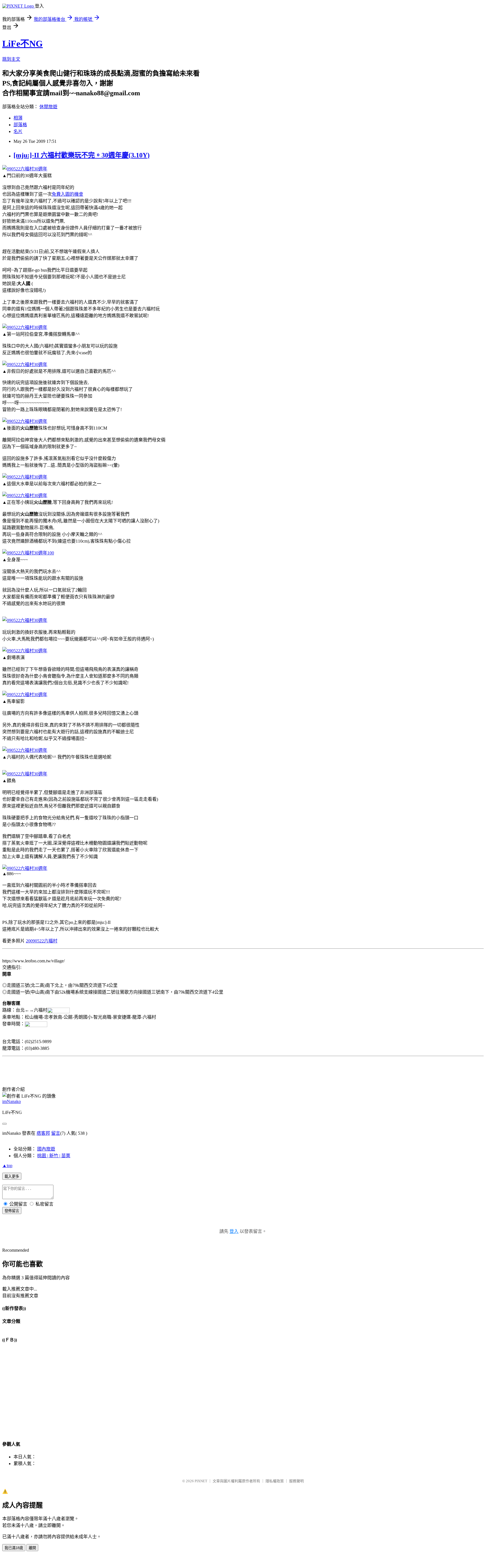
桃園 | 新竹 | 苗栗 (53, 1155)
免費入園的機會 (67, 194)
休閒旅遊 (48, 106)
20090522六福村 (41, 940)
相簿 (18, 118)
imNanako (11, 1101)
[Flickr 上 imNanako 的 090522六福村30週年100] (28, 552)
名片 (18, 131)
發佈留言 (11, 1211)
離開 (32, 1548)
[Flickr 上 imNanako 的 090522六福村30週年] (24, 168)
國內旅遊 (46, 1149)
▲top (7, 1165)
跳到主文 (11, 59)
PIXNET (201, 1481)
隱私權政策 (275, 1481)
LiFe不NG (22, 44)
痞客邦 (43, 1133)
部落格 (20, 124)
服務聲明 (296, 1481)
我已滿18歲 (13, 1548)
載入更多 (11, 1176)
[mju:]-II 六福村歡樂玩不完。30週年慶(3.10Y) (82, 155)
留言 (55, 1133)
